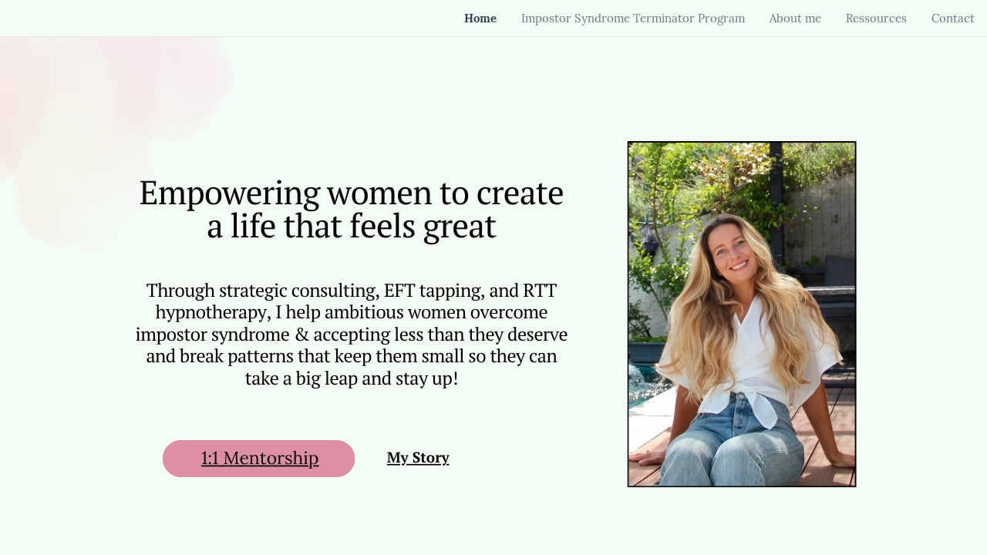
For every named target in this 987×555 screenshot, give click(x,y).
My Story (418, 457)
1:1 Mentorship (260, 458)
